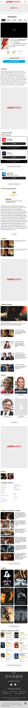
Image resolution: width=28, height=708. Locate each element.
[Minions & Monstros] (16, 645)
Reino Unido (16, 484)
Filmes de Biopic (18, 13)
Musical (23, 40)
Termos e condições (18, 697)
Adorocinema (14, 51)
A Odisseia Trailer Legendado (20, 622)
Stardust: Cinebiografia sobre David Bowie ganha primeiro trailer (20, 332)
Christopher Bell (16, 43)
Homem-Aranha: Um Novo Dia (9, 633)
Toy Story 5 (8, 642)
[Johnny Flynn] (7, 385)
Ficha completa (14, 422)
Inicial (2, 13)
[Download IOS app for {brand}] (12, 684)
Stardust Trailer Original (20, 240)
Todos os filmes (12, 13)
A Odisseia (22, 632)
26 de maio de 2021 (14, 39)
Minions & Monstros (22, 643)
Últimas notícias (6, 304)
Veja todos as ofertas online (14, 184)
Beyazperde (5, 693)
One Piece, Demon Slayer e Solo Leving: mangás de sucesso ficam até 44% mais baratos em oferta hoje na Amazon (20, 523)
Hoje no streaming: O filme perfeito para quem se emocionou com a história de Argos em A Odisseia (21, 530)
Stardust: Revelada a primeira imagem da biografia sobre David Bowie (20, 344)
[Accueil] (12, 2)
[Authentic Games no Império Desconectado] (16, 656)
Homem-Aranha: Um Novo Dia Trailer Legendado (7, 622)
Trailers (3, 238)
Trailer (7, 641)
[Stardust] (5, 43)
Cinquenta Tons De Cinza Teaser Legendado (21, 604)
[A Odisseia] (16, 635)
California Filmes (17, 486)
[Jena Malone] (21, 385)
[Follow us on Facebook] (7, 676)
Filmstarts (11, 691)
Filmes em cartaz (6, 13)
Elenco (3, 375)
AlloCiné (3, 691)
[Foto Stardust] (4, 476)
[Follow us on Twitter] (10, 676)
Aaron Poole (21, 416)
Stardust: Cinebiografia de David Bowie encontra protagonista (21, 367)
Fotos (3, 471)
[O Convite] (3, 656)
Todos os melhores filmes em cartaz (14, 665)
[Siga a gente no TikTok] (17, 676)
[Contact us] (21, 676)
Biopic (16, 40)
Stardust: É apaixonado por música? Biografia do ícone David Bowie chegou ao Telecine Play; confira (13, 324)
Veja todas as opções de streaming (14, 166)
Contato (12, 697)
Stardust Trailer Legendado (21, 249)
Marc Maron (12, 46)
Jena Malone (22, 45)
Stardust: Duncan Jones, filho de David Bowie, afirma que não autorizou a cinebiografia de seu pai (21, 356)
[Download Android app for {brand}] (16, 684)
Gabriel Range (16, 42)
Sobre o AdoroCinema (6, 697)
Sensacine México (19, 693)
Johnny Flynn (16, 45)
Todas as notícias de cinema (14, 563)
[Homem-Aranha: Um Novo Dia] (3, 635)
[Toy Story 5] (3, 645)
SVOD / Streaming (6, 135)
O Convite (8, 653)
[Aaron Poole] (21, 406)
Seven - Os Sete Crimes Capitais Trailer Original (7, 604)
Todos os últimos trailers (14, 626)
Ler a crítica (14, 234)
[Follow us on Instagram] (14, 676)
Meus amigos (20, 51)
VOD (2, 169)
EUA (19, 484)
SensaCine (21, 691)
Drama (19, 40)
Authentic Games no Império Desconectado (23, 654)
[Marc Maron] (7, 406)
